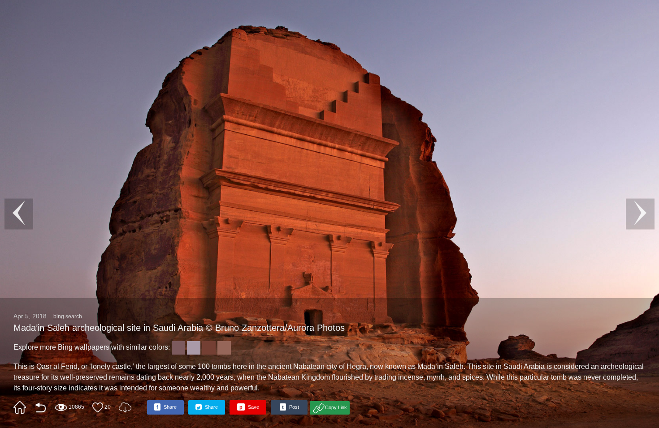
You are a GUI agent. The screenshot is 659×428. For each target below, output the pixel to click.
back (40, 407)
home (19, 407)
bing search (67, 316)
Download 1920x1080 (125, 407)
